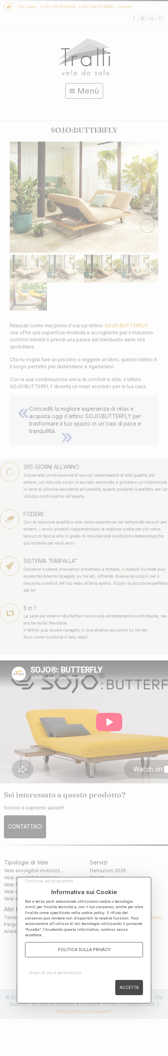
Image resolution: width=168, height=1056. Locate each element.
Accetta (129, 987)
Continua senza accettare (49, 881)
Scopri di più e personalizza (55, 972)
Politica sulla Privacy (84, 949)
